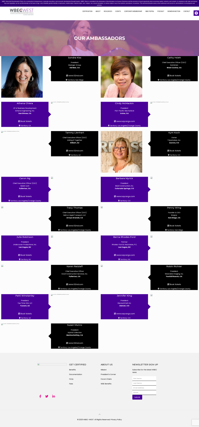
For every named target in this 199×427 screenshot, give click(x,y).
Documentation (75, 374)
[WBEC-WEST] (21, 13)
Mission (104, 370)
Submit (137, 397)
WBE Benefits (106, 384)
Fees (71, 384)
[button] (196, 13)
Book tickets (175, 75)
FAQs (71, 379)
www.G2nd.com (75, 75)
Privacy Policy (116, 419)
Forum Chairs (106, 379)
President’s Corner (108, 374)
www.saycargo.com (125, 121)
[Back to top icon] (99, 414)
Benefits (72, 370)
